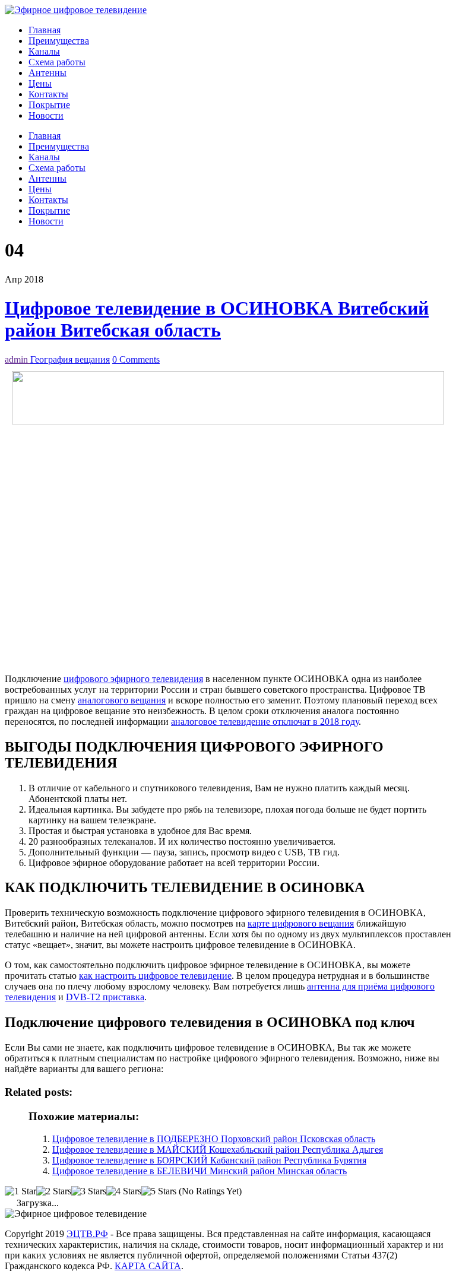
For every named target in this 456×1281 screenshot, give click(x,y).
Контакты (48, 94)
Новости (46, 115)
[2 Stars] (53, 1191)
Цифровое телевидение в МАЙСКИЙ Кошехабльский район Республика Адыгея (217, 1149)
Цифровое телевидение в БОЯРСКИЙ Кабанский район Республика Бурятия (209, 1160)
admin (17, 359)
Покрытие (49, 105)
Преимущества (58, 41)
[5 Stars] (158, 1191)
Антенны (47, 73)
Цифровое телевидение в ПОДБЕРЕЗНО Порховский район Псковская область (213, 1139)
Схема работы (57, 62)
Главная (44, 30)
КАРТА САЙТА (148, 1266)
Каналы (44, 51)
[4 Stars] (123, 1191)
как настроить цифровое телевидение (155, 976)
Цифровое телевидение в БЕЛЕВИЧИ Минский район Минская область (199, 1171)
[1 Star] (20, 1191)
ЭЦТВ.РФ (87, 1234)
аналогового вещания (122, 700)
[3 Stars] (88, 1191)
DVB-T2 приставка (105, 997)
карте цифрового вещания (301, 923)
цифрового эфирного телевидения (133, 679)
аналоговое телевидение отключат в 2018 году (265, 721)
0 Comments (136, 359)
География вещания (70, 359)
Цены (40, 83)
